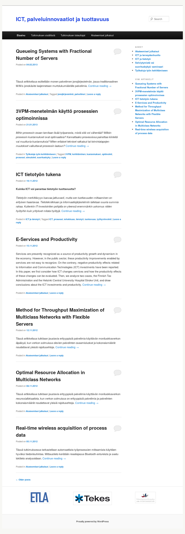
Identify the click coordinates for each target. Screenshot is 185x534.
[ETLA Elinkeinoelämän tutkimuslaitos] (39, 497)
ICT (51, 219)
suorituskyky (44, 157)
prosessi (20, 157)
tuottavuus (90, 219)
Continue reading (99, 86)
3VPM (68, 154)
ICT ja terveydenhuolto (147, 55)
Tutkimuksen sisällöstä (43, 35)
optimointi (107, 154)
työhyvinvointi (104, 219)
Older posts (23, 479)
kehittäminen (79, 154)
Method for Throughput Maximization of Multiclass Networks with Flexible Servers (60, 316)
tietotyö (80, 219)
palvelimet (80, 94)
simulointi (31, 157)
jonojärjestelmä (66, 94)
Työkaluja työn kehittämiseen (41, 154)
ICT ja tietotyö (33, 219)
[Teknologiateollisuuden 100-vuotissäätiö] (145, 497)
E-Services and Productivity (46, 239)
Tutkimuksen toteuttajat (73, 35)
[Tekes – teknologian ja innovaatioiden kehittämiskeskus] (92, 498)
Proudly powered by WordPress (92, 521)
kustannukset (94, 154)
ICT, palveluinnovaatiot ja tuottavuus (62, 19)
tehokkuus (69, 219)
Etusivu (21, 35)
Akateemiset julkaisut (102, 35)
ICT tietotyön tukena (38, 174)
